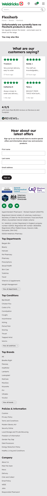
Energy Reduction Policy (11, 447)
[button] (43, 3)
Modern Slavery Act (9, 424)
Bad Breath (6, 300)
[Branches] (28, 3)
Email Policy (6, 481)
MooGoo (5, 383)
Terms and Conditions (10, 421)
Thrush (4, 334)
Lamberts (5, 372)
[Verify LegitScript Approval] (5, 198)
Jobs (3, 488)
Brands (11, 20)
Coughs (5, 315)
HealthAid (5, 368)
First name (6, 149)
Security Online (7, 428)
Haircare (5, 251)
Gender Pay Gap (8, 439)
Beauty (4, 247)
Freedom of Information (11, 436)
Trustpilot (5, 112)
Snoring (5, 330)
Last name (6, 158)
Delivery (5, 473)
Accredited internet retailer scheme (21, 220)
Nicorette (5, 387)
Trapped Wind (7, 337)
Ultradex (5, 394)
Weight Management (9, 284)
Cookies (5, 413)
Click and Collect (8, 477)
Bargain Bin (6, 243)
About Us (5, 462)
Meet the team (7, 466)
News (4, 470)
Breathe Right (7, 360)
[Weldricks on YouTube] (17, 206)
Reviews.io (32, 110)
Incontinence (6, 319)
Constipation (7, 311)
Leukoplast (6, 375)
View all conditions (9, 346)
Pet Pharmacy (7, 254)
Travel (4, 277)
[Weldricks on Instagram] (10, 206)
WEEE (4, 485)
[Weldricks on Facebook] (4, 206)
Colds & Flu (6, 307)
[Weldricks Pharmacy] (12, 3)
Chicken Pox (6, 304)
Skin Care (5, 269)
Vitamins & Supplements (11, 281)
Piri (3, 390)
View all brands (8, 402)
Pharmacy (5, 258)
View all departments (10, 289)
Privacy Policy (7, 417)
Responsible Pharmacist (11, 492)
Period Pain (6, 326)
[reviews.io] (10, 118)
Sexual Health (7, 266)
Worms (4, 341)
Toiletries (5, 273)
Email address (7, 167)
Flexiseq (5, 364)
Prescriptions (7, 262)
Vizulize (5, 398)
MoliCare (5, 379)
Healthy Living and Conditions (13, 451)
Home (4, 20)
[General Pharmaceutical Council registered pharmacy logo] (20, 190)
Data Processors (8, 443)
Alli (3, 357)
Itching (4, 322)
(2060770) (40, 212)
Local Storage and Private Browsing (15, 432)
